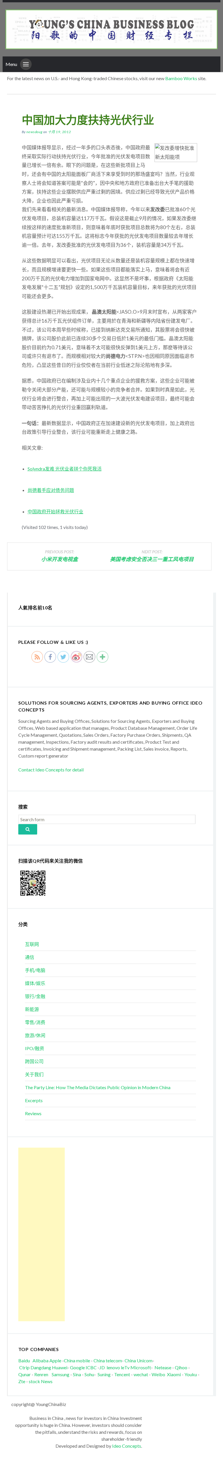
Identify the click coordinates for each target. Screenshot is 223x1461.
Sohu (89, 1374)
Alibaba (40, 1360)
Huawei (59, 1367)
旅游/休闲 (35, 1035)
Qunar (24, 1374)
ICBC (92, 1367)
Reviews (33, 1113)
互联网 (32, 944)
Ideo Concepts (126, 1446)
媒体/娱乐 (35, 983)
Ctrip (24, 1367)
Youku (191, 1374)
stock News (41, 1381)
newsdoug (34, 132)
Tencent (122, 1374)
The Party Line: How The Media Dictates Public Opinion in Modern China (97, 1087)
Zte (21, 1381)
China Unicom (138, 1360)
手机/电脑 (35, 970)
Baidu (24, 1360)
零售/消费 (35, 1022)
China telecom (107, 1360)
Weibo (159, 1374)
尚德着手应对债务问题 (51, 490)
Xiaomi (174, 1374)
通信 (29, 957)
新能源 (32, 1009)
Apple (55, 1360)
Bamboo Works (181, 78)
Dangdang (40, 1367)
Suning (104, 1374)
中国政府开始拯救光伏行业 (55, 511)
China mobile (77, 1360)
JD (102, 1367)
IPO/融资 (34, 1048)
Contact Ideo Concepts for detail (51, 769)
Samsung (60, 1374)
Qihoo (181, 1367)
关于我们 (34, 1074)
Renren (42, 1374)
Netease (162, 1367)
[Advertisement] (41, 1234)
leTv (125, 1367)
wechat (141, 1374)
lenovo (113, 1367)
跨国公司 (34, 1061)
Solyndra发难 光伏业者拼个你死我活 (65, 468)
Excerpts (34, 1100)
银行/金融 (35, 996)
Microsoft (140, 1367)
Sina (77, 1374)
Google (77, 1367)
